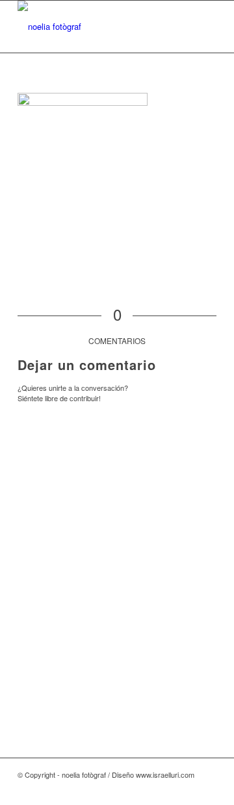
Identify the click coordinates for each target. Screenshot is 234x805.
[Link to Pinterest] (187, 789)
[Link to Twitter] (206, 789)
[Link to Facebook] (148, 789)
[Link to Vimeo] (167, 789)
